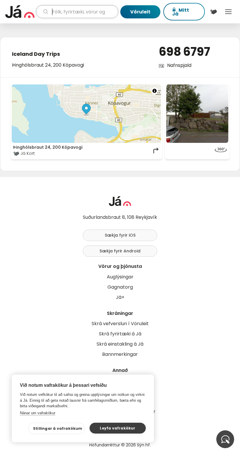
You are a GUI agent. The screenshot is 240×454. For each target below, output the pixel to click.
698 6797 (184, 52)
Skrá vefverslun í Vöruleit (120, 323)
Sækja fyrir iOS (120, 235)
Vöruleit (140, 11)
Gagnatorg (120, 287)
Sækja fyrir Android (120, 251)
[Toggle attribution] (154, 90)
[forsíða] (20, 11)
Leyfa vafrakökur (117, 428)
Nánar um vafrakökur (37, 413)
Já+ (120, 297)
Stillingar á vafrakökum (58, 428)
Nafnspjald (179, 65)
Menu (228, 11)
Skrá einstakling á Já (120, 344)
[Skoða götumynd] (197, 150)
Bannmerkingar (120, 354)
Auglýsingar (120, 276)
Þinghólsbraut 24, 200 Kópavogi (48, 65)
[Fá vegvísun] (156, 150)
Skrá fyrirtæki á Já (120, 333)
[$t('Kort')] (213, 11)
